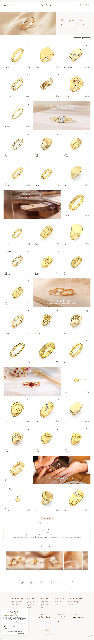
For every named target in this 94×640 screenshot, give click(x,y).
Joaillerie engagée (30, 606)
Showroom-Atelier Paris (16, 601)
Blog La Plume (29, 607)
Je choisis (8, 633)
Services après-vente (45, 606)
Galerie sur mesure (58, 601)
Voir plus (63, 27)
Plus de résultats (47, 518)
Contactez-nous (15, 606)
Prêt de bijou (43, 607)
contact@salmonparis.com (61, 614)
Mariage (56, 606)
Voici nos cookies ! (7, 628)
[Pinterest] (44, 617)
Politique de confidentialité (73, 602)
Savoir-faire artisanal (31, 604)
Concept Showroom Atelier (32, 602)
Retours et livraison (71, 606)
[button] (90, 636)
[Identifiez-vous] (89, 5)
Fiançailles (56, 604)
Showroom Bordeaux (16, 602)
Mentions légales (71, 604)
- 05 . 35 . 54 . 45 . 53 (61, 619)
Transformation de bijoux (45, 602)
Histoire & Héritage (30, 601)
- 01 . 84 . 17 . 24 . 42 (61, 616)
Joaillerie (56, 602)
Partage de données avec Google (9, 626)
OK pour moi (21, 633)
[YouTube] (47, 617)
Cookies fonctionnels (7, 627)
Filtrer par (77, 38)
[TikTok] (49, 617)
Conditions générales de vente (73, 601)
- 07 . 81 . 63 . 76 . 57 (61, 621)
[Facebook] (42, 617)
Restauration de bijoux (45, 604)
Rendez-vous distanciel (16, 604)
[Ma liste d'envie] (83, 5)
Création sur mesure (45, 601)
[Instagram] (39, 617)
